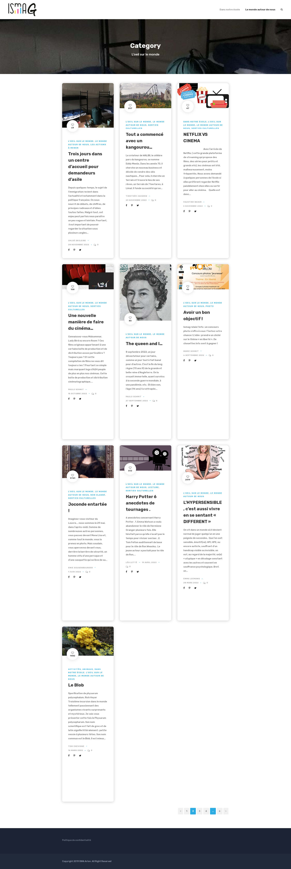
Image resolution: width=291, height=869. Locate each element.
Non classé (97, 495)
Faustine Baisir (192, 202)
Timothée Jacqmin (136, 196)
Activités (74, 669)
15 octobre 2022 (77, 393)
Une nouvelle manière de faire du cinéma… (86, 322)
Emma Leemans (191, 579)
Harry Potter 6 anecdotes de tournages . (141, 503)
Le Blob (76, 685)
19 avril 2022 (149, 562)
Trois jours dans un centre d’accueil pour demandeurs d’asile (85, 166)
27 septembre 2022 (137, 401)
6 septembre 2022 (193, 355)
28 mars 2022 (191, 583)
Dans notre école (230, 9)
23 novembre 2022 (136, 200)
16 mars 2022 (75, 750)
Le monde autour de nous (260, 9)
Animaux (87, 669)
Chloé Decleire (77, 240)
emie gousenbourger (80, 568)
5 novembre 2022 (193, 206)
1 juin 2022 (74, 572)
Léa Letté (131, 562)
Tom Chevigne (76, 746)
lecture (153, 487)
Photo (210, 306)
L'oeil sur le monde (81, 141)
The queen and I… (144, 343)
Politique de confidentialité (76, 840)
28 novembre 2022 (78, 245)
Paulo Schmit (76, 389)
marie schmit (191, 351)
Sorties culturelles (205, 128)
